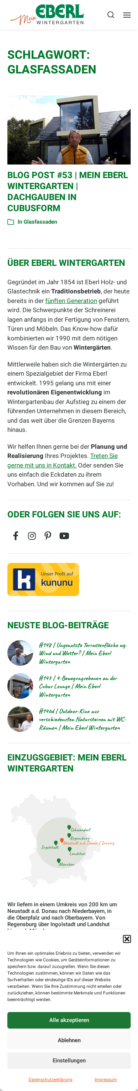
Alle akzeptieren (69, 1020)
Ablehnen (69, 1040)
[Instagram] (32, 535)
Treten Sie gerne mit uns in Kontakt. (62, 460)
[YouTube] (64, 535)
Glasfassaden (40, 222)
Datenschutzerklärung (50, 1079)
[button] (127, 939)
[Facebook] (15, 535)
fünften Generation (71, 301)
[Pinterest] (48, 535)
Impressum (106, 1079)
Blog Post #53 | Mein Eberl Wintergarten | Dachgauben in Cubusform (67, 192)
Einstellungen (69, 1060)
